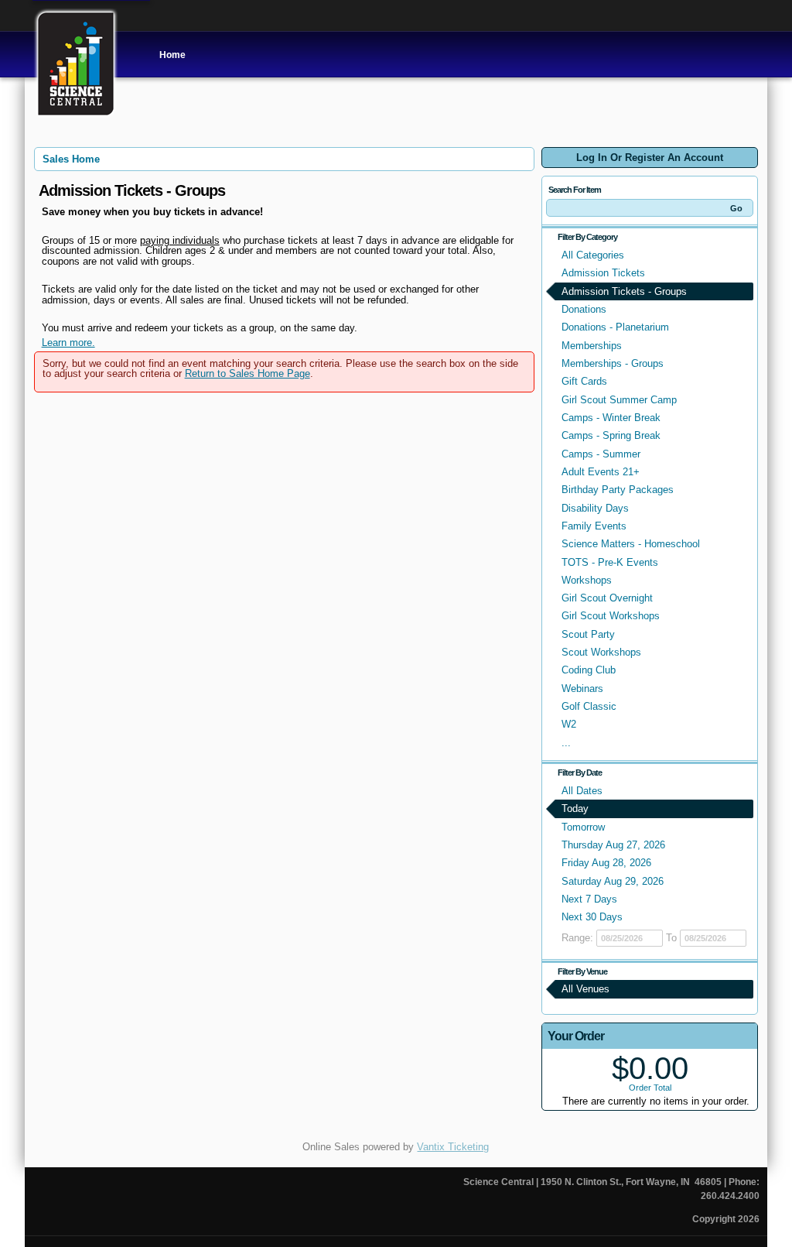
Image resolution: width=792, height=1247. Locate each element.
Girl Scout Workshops (611, 616)
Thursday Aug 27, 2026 (613, 845)
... (566, 743)
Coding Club (589, 670)
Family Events (594, 526)
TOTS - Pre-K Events (610, 562)
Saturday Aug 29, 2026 (613, 881)
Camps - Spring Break (611, 435)
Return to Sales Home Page (247, 373)
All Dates (582, 791)
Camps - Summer (601, 454)
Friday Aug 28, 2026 (606, 862)
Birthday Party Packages (618, 489)
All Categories (593, 255)
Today (575, 808)
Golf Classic (589, 706)
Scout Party (588, 634)
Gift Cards (584, 381)
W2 (569, 724)
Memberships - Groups (613, 363)
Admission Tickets (603, 273)
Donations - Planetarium (615, 327)
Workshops (587, 580)
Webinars (582, 688)
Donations (584, 309)
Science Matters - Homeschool (631, 544)
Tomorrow (583, 827)
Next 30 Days (592, 917)
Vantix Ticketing (453, 1147)
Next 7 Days (589, 899)
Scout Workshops (601, 652)
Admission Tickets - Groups (624, 291)
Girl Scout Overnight (607, 598)
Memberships (592, 345)
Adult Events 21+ (601, 472)
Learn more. (68, 342)
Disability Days (595, 508)
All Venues (585, 989)
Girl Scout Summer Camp (619, 400)
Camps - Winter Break (611, 417)
